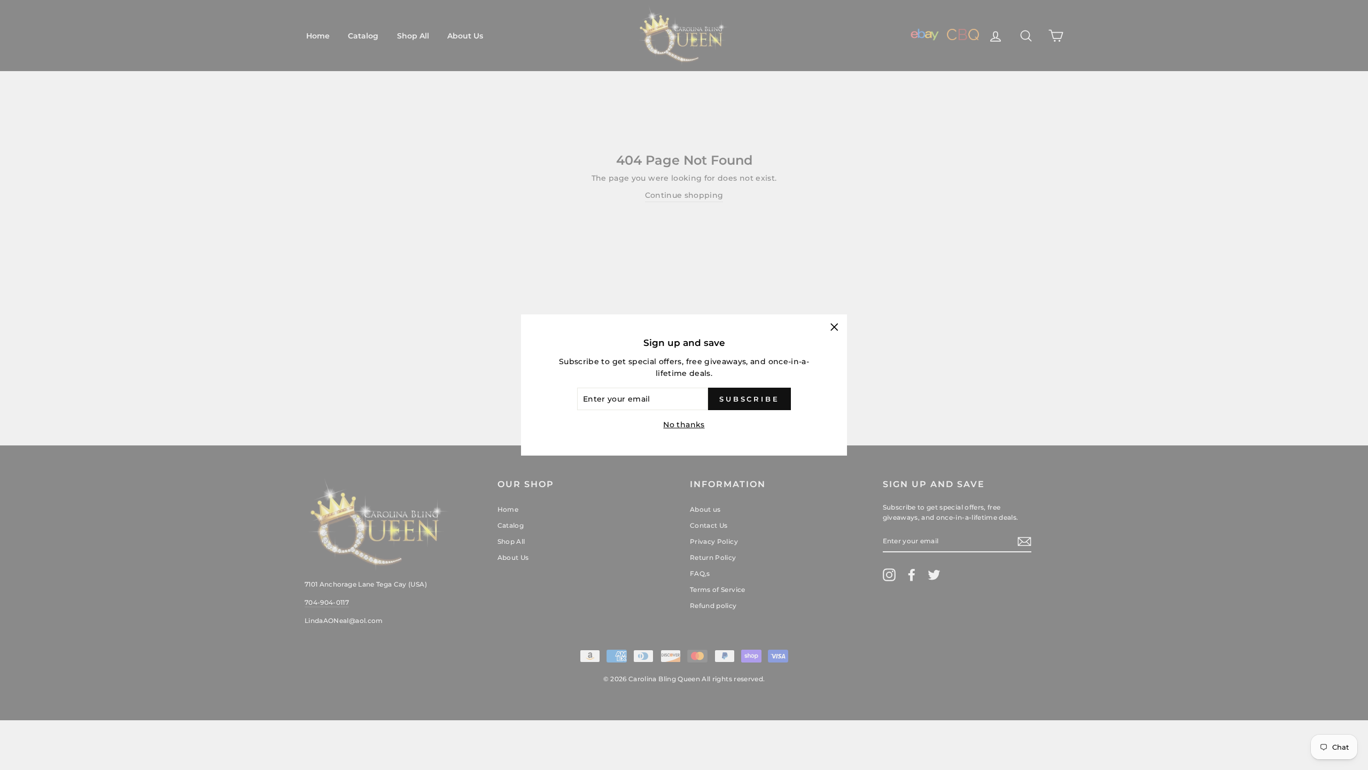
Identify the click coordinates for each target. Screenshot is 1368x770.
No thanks (683, 424)
